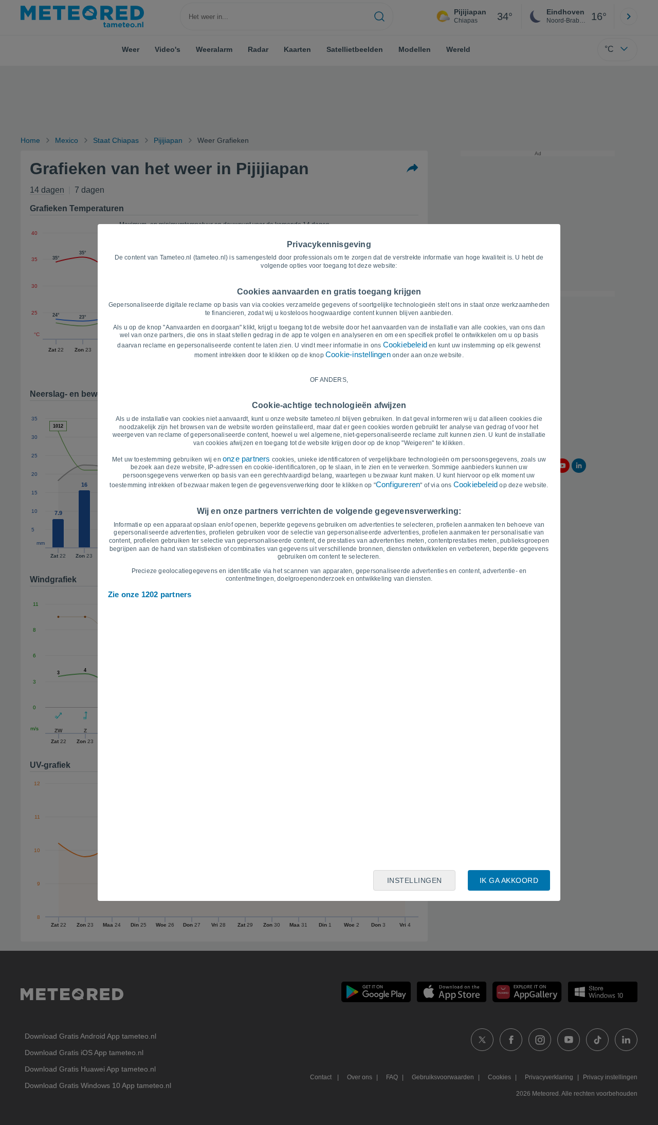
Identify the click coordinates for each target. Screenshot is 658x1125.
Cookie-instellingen (358, 354)
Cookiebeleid (405, 344)
